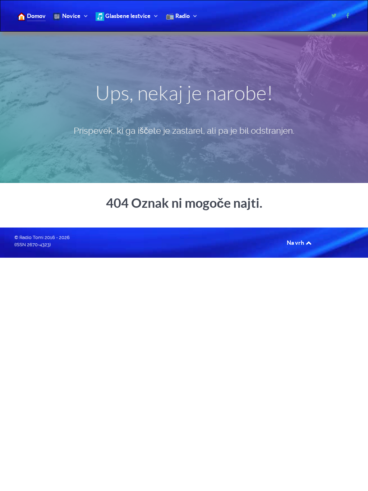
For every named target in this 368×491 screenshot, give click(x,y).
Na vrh (296, 242)
